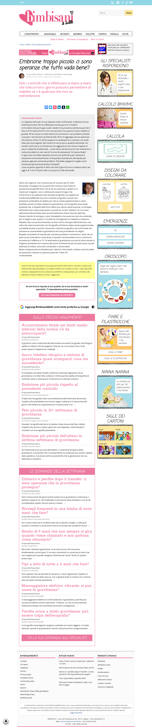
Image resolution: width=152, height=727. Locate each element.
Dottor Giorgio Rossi (30, 546)
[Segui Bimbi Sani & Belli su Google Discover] (57, 52)
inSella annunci (103, 672)
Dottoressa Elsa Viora (30, 340)
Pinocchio (120, 443)
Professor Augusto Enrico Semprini (35, 421)
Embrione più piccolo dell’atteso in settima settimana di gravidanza (52, 438)
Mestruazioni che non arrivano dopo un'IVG (76, 667)
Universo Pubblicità (105, 687)
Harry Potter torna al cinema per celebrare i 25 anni (76, 662)
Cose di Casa (103, 676)
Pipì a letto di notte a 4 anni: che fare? (55, 564)
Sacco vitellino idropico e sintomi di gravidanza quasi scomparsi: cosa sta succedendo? (55, 359)
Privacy (23, 671)
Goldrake (103, 443)
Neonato (64, 34)
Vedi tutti (115, 207)
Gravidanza (50, 34)
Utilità (125, 34)
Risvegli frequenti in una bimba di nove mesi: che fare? (57, 510)
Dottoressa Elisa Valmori (31, 369)
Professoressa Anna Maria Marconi (35, 395)
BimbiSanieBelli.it (46, 18)
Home (22, 44)
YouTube (131, 2)
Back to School (97, 39)
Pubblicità (24, 668)
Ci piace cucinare (104, 683)
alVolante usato (104, 665)
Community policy (27, 681)
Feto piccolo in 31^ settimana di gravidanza (49, 412)
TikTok (127, 2)
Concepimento (31, 34)
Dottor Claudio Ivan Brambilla (33, 596)
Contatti (23, 661)
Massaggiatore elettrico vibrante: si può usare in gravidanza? (57, 587)
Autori (22, 684)
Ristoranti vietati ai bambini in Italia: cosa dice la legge (75, 683)
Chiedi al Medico (57, 39)
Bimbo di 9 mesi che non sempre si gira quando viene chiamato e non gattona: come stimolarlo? (57, 535)
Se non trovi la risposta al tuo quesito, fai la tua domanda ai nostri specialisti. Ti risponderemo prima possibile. (57, 291)
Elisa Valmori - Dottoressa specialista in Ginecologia (52, 74)
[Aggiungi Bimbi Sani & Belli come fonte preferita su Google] (57, 307)
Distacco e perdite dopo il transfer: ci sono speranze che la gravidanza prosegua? (54, 483)
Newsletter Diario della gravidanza (34, 691)
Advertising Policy (27, 694)
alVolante (101, 661)
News (22, 2)
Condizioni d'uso (26, 678)
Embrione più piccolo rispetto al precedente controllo (50, 386)
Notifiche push (26, 697)
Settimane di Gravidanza (77, 39)
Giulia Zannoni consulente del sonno (36, 519)
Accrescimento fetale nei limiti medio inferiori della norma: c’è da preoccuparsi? (55, 329)
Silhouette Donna (105, 679)
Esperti (23, 687)
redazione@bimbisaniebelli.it (70, 721)
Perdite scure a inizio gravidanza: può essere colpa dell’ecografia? (55, 613)
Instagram (118, 2)
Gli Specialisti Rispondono (41, 44)
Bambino (77, 34)
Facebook (123, 2)
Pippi (101, 429)
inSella (100, 668)
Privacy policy (25, 674)
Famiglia (114, 34)
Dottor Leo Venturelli (30, 570)
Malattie (90, 34)
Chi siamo (24, 664)
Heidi (118, 429)
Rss (112, 2)
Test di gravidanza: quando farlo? (72, 678)
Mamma (103, 34)
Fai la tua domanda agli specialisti (57, 638)
